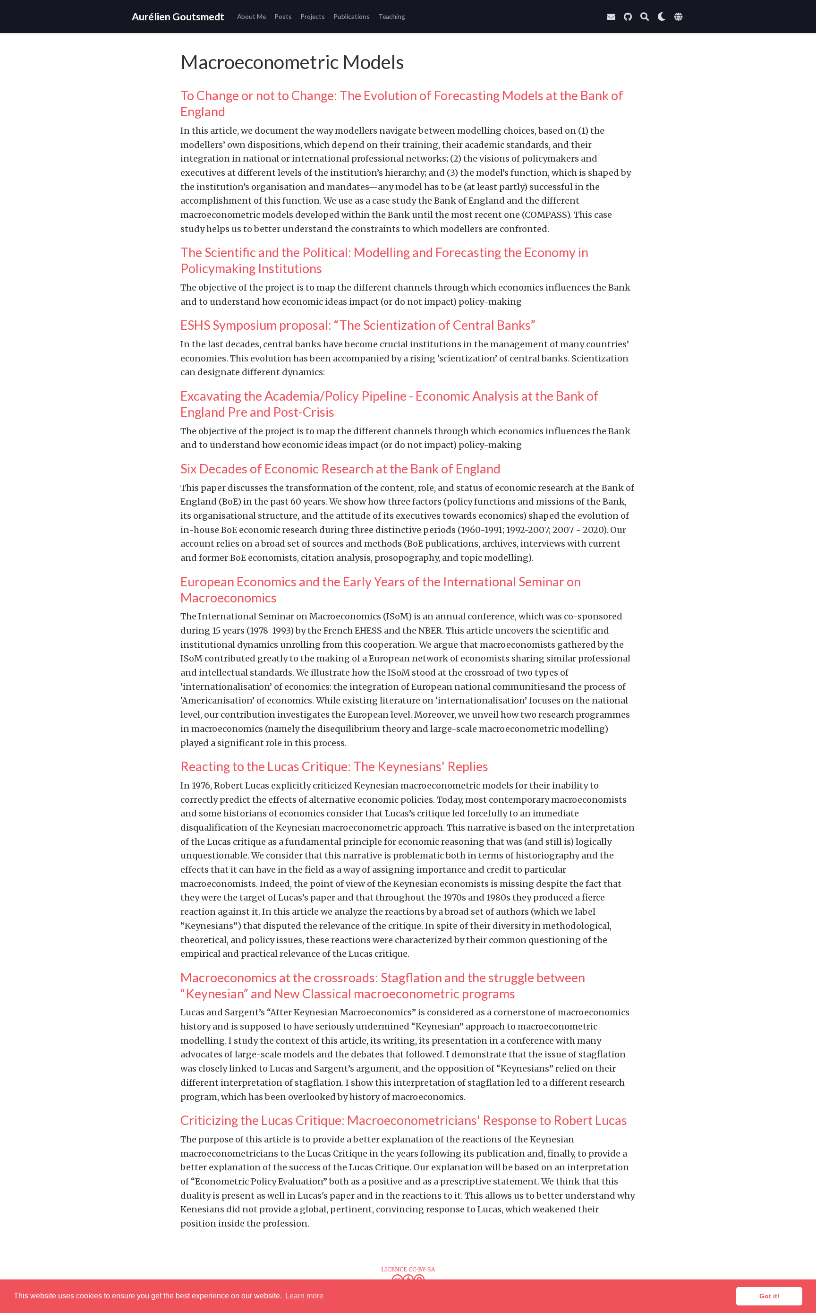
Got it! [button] (769, 1296)
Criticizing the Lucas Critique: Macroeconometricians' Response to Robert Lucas (403, 1120)
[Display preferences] (661, 16)
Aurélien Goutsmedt (178, 16)
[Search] (644, 16)
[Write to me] (611, 16)
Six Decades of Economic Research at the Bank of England (340, 468)
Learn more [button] (304, 1296)
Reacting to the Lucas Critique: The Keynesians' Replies (334, 766)
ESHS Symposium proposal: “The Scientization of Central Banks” (358, 325)
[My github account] (628, 16)
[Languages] (679, 16)
